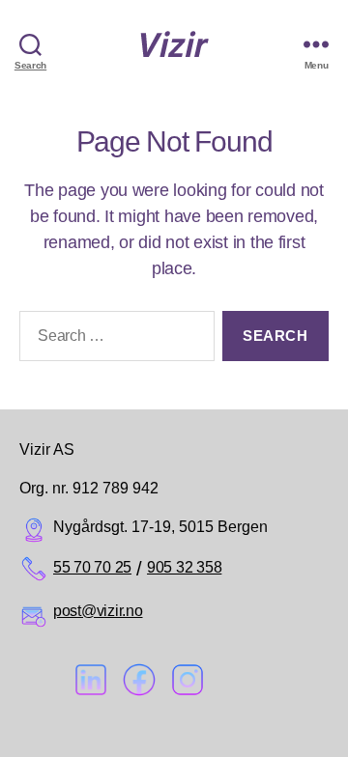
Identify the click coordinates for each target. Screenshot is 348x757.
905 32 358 (184, 567)
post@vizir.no (98, 611)
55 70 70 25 (92, 567)
